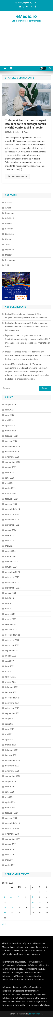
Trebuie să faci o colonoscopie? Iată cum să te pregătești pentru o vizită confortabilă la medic (25, 124)
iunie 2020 (9, 792)
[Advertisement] (26, 49)
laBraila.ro (19, 998)
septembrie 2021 (12, 713)
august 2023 (10, 593)
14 (33, 902)
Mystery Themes (35, 1014)
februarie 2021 (12, 750)
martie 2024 (10, 556)
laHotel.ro (37, 943)
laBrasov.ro (7, 987)
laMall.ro (14, 947)
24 (5, 913)
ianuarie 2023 (11, 629)
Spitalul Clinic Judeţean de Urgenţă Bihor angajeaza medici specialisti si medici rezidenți (26, 316)
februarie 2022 (12, 687)
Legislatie (9, 250)
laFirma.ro (30, 947)
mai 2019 (9, 860)
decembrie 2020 (12, 760)
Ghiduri (8, 239)
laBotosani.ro (8, 998)
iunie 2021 (9, 729)
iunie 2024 (9, 541)
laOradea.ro (7, 976)
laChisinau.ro (39, 950)
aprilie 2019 (10, 865)
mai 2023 (9, 609)
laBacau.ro (16, 994)
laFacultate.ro (42, 947)
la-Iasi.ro (17, 987)
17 (5, 908)
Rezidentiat (10, 260)
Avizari (8, 208)
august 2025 (10, 467)
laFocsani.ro (7, 972)
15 (40, 902)
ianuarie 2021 (11, 755)
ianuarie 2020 (11, 818)
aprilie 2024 (10, 551)
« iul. (4, 924)
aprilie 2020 (10, 802)
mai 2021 (9, 734)
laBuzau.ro (21, 969)
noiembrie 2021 (12, 703)
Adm (26, 132)
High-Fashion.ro (33, 954)
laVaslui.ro (7, 991)
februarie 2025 (12, 499)
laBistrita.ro (41, 994)
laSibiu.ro (6, 1001)
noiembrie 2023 (12, 577)
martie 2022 (10, 682)
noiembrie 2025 (12, 452)
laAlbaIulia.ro (18, 991)
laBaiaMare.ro (28, 994)
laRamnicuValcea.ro (11, 979)
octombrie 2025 (12, 457)
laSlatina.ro (16, 1001)
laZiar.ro (22, 947)
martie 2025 (10, 493)
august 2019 (10, 844)
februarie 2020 (12, 813)
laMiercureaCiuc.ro (33, 972)
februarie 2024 (12, 562)
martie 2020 (10, 808)
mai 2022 (9, 671)
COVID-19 (9, 218)
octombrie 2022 (12, 645)
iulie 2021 (9, 724)
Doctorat (9, 229)
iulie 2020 (9, 787)
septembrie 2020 (12, 776)
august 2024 (10, 530)
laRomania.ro (8, 962)
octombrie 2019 (12, 834)
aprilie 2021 (10, 739)
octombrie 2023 (12, 582)
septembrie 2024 (12, 525)
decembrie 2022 (12, 635)
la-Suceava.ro (9, 950)
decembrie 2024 (12, 509)
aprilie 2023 (10, 614)
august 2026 (10, 404)
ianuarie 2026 (11, 441)
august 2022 (10, 656)
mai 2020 (9, 797)
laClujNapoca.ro (36, 962)
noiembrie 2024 (12, 514)
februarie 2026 (12, 436)
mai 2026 (9, 420)
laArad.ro (6, 994)
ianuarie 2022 (11, 692)
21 (33, 908)
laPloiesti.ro (44, 965)
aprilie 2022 (10, 677)
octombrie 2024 (12, 520)
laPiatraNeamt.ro (18, 954)
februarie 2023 (12, 624)
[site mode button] (43, 68)
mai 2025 (9, 483)
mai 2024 (9, 546)
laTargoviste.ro (40, 1001)
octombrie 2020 (12, 771)
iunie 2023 (9, 603)
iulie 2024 (9, 535)
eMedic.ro (26, 16)
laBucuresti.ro (21, 962)
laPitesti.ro (18, 976)
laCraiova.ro (22, 965)
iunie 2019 (9, 855)
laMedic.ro (17, 943)
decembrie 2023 (12, 572)
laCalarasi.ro (31, 969)
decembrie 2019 (12, 823)
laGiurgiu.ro (19, 972)
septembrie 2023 (12, 588)
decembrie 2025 (12, 446)
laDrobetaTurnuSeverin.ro (32, 979)
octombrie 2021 (12, 708)
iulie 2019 (9, 849)
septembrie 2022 (12, 650)
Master (8, 255)
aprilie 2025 (10, 488)
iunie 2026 (9, 415)
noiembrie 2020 (12, 766)
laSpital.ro (27, 943)
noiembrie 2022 (12, 640)
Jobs (7, 244)
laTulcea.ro (36, 1005)
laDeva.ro (42, 969)
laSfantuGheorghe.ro (31, 987)
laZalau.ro (45, 1005)
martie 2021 (10, 745)
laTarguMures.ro (22, 1005)
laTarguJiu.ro (8, 1005)
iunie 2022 (9, 666)
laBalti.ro (6, 954)
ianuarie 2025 (11, 504)
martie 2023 (10, 619)
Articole (8, 202)
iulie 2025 (9, 473)
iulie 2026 (9, 410)
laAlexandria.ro (32, 991)
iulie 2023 (9, 598)
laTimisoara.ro (8, 969)
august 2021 (10, 718)
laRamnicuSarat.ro (33, 976)
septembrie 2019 (12, 839)
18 (11, 908)
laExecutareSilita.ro (24, 950)
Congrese (9, 213)
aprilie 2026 (10, 425)
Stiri (7, 265)
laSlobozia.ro (27, 1001)
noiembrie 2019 (12, 828)
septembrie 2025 (12, 462)
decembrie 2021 (12, 698)
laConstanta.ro (8, 965)
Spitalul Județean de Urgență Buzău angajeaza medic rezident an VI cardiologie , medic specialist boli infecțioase (27, 326)
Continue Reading (19, 176)
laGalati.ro (32, 965)
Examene (9, 234)
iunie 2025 (9, 478)
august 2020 (10, 781)
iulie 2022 (9, 661)
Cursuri (8, 223)
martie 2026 (10, 431)
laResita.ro (29, 998)
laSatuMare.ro (41, 998)
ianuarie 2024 (11, 567)
